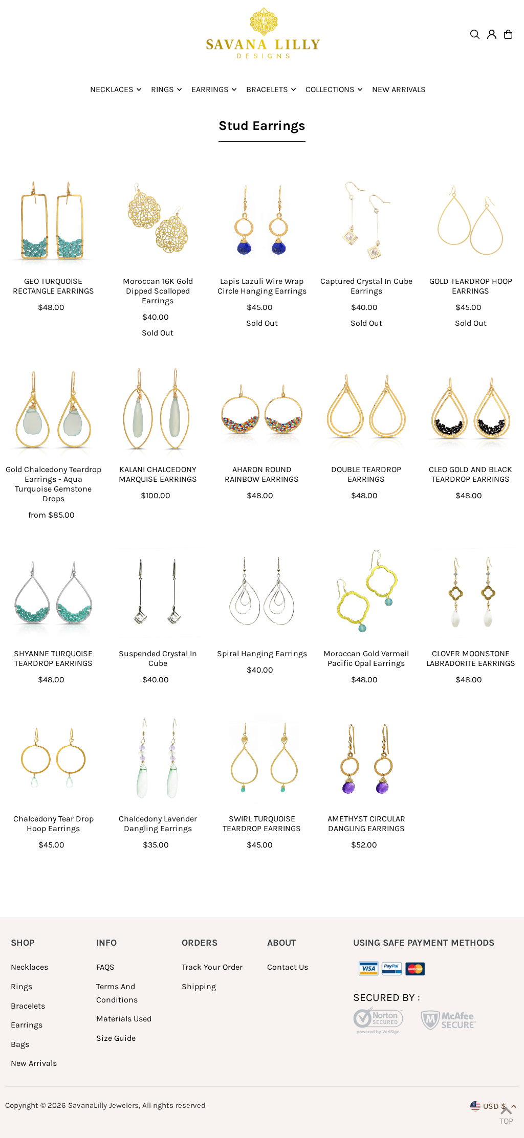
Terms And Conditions (117, 993)
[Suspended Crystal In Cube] (158, 593)
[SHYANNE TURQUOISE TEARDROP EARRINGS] (53, 593)
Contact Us (287, 967)
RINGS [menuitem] (162, 89)
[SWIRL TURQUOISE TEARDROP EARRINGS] (262, 758)
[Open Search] (474, 34)
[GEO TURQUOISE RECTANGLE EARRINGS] (53, 220)
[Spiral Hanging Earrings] (262, 593)
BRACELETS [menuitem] (267, 89)
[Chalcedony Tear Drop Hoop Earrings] (53, 758)
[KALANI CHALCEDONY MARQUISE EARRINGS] (158, 409)
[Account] (491, 34)
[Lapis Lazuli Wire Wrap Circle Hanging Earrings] (262, 220)
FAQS (105, 967)
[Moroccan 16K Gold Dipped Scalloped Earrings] (158, 220)
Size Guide (116, 1038)
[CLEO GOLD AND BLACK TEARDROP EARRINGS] (471, 409)
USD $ (494, 1106)
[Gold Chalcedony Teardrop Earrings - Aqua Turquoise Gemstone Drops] (53, 409)
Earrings (26, 1025)
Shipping (199, 986)
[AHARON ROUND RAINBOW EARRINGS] (262, 409)
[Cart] (508, 34)
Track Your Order (212, 967)
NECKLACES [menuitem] (112, 89)
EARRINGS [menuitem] (210, 89)
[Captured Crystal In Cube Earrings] (366, 220)
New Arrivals (34, 1063)
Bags (20, 1044)
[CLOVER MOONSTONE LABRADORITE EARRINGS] (471, 593)
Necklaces (29, 967)
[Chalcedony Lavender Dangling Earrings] (158, 758)
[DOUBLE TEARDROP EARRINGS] (366, 409)
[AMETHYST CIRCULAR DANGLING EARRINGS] (366, 758)
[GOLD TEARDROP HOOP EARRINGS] (471, 220)
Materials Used (123, 1018)
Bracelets (28, 1006)
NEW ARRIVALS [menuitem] (399, 89)
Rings (21, 986)
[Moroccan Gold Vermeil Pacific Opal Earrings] (366, 593)
